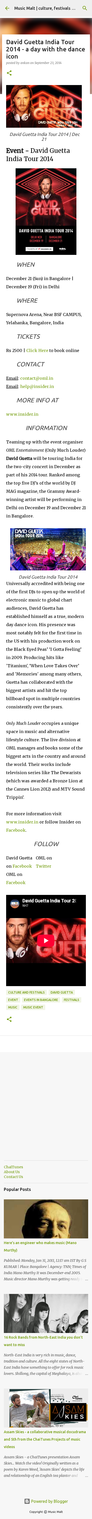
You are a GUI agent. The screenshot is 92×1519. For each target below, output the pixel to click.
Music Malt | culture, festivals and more (52, 8)
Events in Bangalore (41, 1000)
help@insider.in (37, 386)
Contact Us (13, 1176)
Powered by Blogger (49, 1501)
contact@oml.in (36, 378)
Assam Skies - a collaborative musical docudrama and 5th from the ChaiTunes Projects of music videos (45, 1439)
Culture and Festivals (26, 992)
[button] (9, 73)
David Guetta (62, 992)
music (12, 1007)
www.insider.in (22, 414)
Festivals (71, 1000)
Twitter (43, 866)
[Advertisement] (46, 1110)
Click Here (37, 350)
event (13, 1000)
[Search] (85, 8)
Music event (33, 1007)
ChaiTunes (13, 1167)
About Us (12, 1172)
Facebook (16, 830)
